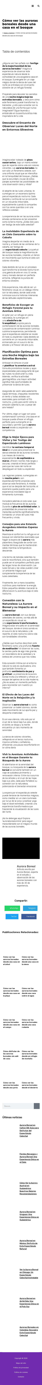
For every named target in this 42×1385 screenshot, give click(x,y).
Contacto (21, 1377)
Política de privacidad (21, 1368)
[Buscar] (37, 1106)
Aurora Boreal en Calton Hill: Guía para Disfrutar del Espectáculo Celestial (29, 1130)
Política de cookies (21, 1372)
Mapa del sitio (21, 1363)
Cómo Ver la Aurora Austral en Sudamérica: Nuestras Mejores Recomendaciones (28, 1188)
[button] (39, 6)
